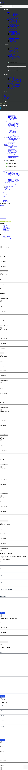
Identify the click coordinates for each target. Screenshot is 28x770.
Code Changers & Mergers (15, 21)
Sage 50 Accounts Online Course (16, 81)
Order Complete (6, 201)
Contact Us (6, 98)
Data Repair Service (13, 18)
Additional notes (3, 596)
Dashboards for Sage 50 (14, 26)
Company (2, 568)
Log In (5, 101)
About (5, 91)
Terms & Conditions (6, 228)
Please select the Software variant (6, 589)
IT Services (6, 44)
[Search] (12, 6)
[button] (2, 4)
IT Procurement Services (14, 53)
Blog (5, 96)
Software (6, 9)
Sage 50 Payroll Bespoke (14, 84)
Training (6, 74)
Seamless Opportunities (14, 38)
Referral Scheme (6, 230)
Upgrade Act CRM (13, 31)
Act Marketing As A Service (15, 33)
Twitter (5, 221)
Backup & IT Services (11, 47)
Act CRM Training (13, 88)
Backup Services (12, 50)
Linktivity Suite (12, 41)
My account (5, 194)
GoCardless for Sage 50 (14, 25)
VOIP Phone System (13, 54)
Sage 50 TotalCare (13, 49)
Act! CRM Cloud (13, 28)
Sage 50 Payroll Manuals (14, 86)
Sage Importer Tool (13, 20)
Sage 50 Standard (13, 13)
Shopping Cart (6, 198)
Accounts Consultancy (14, 17)
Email (1, 575)
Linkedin (9, 221)
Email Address (3, 261)
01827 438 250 (3, 218)
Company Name (3, 256)
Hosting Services (10, 55)
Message (1, 679)
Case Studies (6, 97)
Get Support (5, 232)
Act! (8, 27)
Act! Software (5, 240)
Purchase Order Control (14, 22)
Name (1, 252)
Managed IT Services (13, 48)
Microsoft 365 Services (14, 51)
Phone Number (3, 266)
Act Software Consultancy (14, 34)
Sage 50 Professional (13, 14)
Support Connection (8, 94)
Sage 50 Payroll (10, 83)
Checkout (5, 200)
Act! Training (9, 87)
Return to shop (3, 205)
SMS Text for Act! (13, 40)
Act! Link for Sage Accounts (15, 36)
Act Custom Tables (13, 39)
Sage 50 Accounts (10, 77)
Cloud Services (5, 237)
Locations (4, 229)
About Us (6, 95)
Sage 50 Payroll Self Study (15, 85)
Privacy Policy (5, 227)
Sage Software (5, 239)
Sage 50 (8, 12)
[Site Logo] (2, 2)
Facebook (2, 221)
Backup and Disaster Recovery (8, 238)
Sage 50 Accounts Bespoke (15, 78)
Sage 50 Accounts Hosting (14, 57)
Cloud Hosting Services (14, 56)
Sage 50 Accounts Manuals (15, 80)
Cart (3, 195)
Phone (1, 582)
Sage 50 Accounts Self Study (15, 79)
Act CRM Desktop (13, 29)
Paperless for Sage (13, 24)
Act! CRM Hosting (13, 58)
